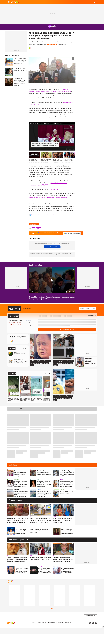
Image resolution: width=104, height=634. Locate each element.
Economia (39, 489)
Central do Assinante (81, 2)
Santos (61, 469)
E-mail (90, 2)
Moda (38, 479)
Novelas (54, 516)
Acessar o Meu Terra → (27, 308)
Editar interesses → (92, 315)
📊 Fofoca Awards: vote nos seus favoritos (40, 215)
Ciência (38, 469)
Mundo (15, 469)
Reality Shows (33, 527)
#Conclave (63, 183)
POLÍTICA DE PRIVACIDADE (64, 622)
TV (33, 228)
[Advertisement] (86, 531)
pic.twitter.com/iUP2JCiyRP (39, 185)
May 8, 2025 (54, 189)
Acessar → (25, 348)
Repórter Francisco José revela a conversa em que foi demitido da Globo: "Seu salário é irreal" (67, 570)
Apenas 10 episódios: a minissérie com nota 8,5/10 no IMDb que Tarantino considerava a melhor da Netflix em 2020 (67, 531)
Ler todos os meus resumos (67, 329)
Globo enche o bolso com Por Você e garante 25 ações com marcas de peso (62, 520)
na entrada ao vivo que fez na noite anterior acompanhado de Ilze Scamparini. (51, 198)
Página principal (15, 2)
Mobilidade (16, 489)
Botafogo (62, 489)
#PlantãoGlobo (55, 183)
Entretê (38, 228)
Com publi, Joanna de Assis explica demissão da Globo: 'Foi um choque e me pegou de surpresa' (63, 560)
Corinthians (16, 479)
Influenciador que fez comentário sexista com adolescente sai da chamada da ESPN (21, 531)
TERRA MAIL (71, 2)
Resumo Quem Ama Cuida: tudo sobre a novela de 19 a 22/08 (40, 558)
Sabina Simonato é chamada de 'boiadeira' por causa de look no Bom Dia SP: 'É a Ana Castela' (40, 520)
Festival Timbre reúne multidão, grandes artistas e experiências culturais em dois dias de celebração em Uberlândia (44, 570)
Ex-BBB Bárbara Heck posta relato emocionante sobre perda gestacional (40, 531)
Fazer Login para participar (52, 247)
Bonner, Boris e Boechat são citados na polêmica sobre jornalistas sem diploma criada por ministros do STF (21, 570)
